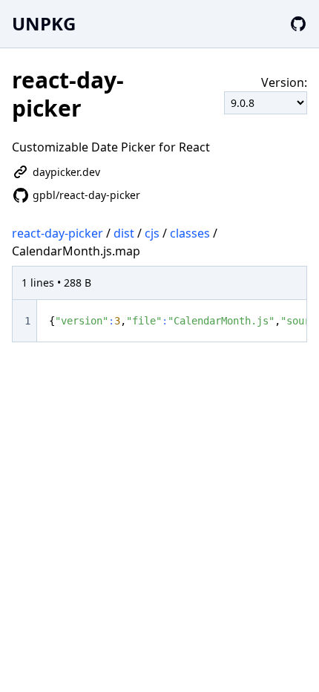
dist (124, 233)
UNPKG (44, 23)
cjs (152, 233)
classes (190, 233)
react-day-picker (57, 233)
